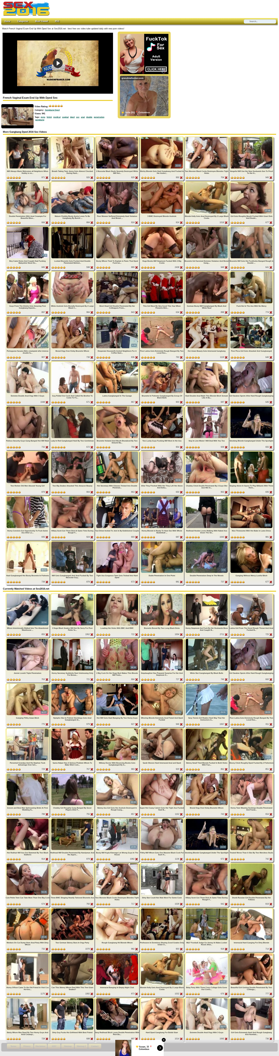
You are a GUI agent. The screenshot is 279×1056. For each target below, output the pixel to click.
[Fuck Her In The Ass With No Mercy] (251, 272)
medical (57, 117)
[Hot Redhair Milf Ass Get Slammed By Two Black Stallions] (27, 819)
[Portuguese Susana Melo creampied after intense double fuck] (27, 317)
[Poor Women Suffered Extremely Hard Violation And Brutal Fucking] (117, 182)
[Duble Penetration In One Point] (162, 542)
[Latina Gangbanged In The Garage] (117, 362)
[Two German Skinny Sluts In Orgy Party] (72, 909)
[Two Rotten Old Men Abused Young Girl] (27, 452)
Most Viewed (41, 21)
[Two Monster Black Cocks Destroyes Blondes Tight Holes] (207, 137)
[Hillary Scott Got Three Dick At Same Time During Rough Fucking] (72, 497)
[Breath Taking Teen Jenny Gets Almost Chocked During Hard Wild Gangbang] (72, 137)
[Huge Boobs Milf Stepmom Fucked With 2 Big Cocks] (162, 227)
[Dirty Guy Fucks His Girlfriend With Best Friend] (72, 999)
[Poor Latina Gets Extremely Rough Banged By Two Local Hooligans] (162, 317)
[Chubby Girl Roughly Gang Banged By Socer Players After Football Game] (72, 774)
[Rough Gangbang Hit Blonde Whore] (117, 909)
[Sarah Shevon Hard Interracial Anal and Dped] (162, 729)
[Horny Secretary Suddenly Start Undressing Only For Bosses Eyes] (72, 639)
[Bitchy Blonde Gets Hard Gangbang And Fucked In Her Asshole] (162, 137)
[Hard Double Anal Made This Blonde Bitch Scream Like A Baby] (207, 362)
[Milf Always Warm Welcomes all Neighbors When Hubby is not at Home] (27, 137)
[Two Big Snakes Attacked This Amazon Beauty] (72, 452)
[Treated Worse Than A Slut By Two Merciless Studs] (251, 819)
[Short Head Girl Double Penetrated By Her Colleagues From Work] (117, 272)
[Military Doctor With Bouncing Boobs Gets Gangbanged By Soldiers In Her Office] (117, 729)
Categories (22, 21)
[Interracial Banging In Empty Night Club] (117, 954)
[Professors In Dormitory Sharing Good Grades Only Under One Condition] (162, 909)
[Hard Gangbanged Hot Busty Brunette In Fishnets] (27, 542)
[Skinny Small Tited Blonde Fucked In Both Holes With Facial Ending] (207, 729)
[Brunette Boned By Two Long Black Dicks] (162, 594)
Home (7, 21)
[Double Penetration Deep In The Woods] (207, 542)
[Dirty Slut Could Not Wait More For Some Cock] (162, 864)
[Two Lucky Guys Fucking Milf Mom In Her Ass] (162, 407)
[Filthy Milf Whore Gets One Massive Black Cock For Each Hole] (162, 819)
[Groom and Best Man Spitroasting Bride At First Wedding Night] (27, 774)
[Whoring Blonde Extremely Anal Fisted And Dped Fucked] (162, 684)
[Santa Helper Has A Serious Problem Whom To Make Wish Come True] (72, 729)
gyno (43, 117)
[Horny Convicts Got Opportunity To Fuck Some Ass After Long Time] (27, 497)
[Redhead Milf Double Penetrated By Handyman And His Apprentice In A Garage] (72, 819)
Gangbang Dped (52, 110)
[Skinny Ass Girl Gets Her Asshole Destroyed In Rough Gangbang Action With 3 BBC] (117, 774)
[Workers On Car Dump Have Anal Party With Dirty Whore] (27, 909)
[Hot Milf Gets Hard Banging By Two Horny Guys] (117, 684)
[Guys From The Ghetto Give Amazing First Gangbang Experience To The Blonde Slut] (27, 272)
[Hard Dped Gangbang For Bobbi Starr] (162, 999)
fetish (49, 117)
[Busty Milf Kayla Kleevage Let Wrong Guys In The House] (117, 819)
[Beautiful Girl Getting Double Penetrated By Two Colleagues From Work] (251, 954)
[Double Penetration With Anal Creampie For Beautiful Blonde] (27, 182)
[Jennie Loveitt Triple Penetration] (27, 639)
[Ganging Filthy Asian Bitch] (27, 684)
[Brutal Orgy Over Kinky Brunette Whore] (72, 317)
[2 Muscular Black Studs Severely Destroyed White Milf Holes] (117, 137)
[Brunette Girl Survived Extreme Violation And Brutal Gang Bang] (207, 227)
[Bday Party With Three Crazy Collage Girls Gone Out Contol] (207, 954)
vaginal (65, 117)
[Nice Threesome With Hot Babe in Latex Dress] (251, 497)
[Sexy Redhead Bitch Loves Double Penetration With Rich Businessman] (117, 999)
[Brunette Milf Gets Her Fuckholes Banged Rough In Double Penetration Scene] (251, 227)
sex (77, 117)
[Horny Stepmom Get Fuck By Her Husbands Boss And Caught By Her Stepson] (207, 594)
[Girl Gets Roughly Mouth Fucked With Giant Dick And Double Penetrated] (251, 182)
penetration (99, 117)
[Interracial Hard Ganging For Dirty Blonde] (251, 909)
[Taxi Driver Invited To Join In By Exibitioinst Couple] (117, 497)
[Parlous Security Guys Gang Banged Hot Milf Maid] (27, 407)
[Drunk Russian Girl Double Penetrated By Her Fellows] (251, 864)
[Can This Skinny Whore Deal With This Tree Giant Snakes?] (72, 954)
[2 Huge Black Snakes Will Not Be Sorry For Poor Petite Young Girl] (72, 594)
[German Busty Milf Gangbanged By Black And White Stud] (207, 272)
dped (72, 117)
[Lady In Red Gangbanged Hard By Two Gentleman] (72, 407)
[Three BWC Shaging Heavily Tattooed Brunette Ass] (72, 864)
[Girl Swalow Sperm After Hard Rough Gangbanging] (251, 362)
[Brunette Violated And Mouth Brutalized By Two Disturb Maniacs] (117, 407)
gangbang (39, 120)
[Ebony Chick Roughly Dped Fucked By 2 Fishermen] (251, 729)
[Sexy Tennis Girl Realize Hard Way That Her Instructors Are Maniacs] (207, 684)
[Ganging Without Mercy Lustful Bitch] (251, 542)
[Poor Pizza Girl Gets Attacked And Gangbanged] (251, 317)
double (89, 117)
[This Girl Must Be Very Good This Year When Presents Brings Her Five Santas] (162, 272)
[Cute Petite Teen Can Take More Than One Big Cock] (27, 864)
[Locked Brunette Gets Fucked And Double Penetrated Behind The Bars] (72, 227)
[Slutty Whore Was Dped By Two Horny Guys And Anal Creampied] (27, 999)
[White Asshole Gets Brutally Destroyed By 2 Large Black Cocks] (72, 272)
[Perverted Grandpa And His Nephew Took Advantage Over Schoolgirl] (27, 729)
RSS (57, 21)
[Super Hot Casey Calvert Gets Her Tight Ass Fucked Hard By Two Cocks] (162, 774)
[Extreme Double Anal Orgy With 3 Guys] (27, 362)
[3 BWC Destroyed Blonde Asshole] (162, 182)
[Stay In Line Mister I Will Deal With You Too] (207, 407)
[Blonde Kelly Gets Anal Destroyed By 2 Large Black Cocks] (207, 182)
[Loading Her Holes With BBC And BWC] (117, 594)
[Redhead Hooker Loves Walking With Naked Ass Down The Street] (207, 497)
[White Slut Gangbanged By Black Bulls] (207, 639)
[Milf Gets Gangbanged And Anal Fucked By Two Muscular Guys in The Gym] (72, 542)
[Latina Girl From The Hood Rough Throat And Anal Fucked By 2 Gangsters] (251, 594)
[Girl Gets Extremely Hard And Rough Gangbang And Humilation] (251, 999)
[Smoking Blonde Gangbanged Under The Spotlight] (251, 407)
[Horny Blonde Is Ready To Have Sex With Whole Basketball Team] (162, 497)
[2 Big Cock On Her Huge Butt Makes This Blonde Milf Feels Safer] (117, 639)
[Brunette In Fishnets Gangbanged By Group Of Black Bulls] (162, 362)
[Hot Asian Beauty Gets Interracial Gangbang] (207, 317)
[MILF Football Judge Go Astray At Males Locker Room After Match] (207, 909)
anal (83, 117)
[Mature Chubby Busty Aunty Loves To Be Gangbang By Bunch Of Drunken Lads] (72, 182)
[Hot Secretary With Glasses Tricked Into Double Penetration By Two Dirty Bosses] (117, 452)
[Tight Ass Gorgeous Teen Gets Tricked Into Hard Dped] (117, 542)
